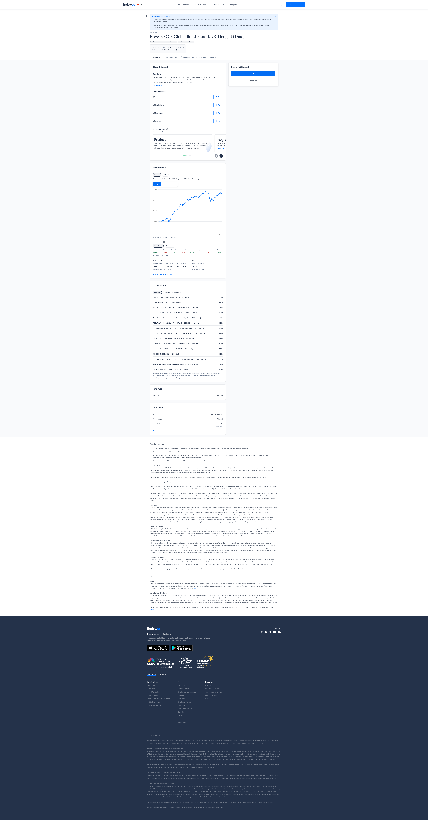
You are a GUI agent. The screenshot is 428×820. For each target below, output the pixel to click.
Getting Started (183, 689)
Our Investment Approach (187, 692)
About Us (181, 685)
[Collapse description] (276, 16)
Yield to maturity (198, 263)
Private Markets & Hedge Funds (158, 699)
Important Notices (184, 719)
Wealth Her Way (211, 695)
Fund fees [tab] (202, 57)
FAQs (207, 699)
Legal (180, 715)
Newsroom (182, 705)
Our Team (181, 699)
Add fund (253, 80)
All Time (157, 184)
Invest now (253, 74)
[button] (140, 4)
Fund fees (156, 395)
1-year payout (157, 263)
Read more (156, 85)
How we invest (152, 685)
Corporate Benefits (154, 705)
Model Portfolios (153, 692)
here (163, 19)
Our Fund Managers (185, 702)
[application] (188, 212)
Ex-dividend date (182, 263)
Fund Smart (151, 689)
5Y (175, 184)
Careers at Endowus (185, 709)
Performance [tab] (173, 57)
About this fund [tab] (158, 57)
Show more (156, 431)
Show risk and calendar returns (163, 274)
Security (181, 712)
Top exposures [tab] (188, 57)
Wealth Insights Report (213, 692)
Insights (208, 685)
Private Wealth (152, 695)
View (219, 97)
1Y (164, 184)
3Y (169, 184)
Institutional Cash (153, 702)
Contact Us (182, 722)
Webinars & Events (212, 689)
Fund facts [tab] (214, 57)
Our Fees (181, 695)
